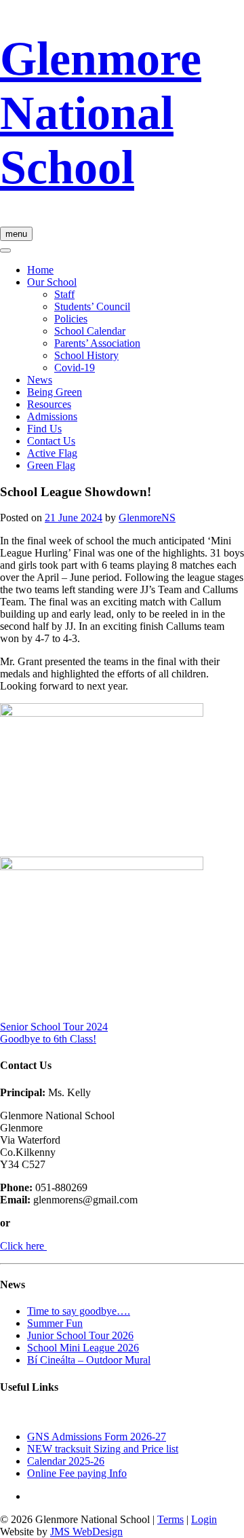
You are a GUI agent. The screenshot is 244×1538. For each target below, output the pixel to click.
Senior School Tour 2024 (54, 1026)
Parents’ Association (97, 343)
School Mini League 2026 (83, 1347)
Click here (23, 1246)
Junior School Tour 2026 (80, 1335)
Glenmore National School (100, 113)
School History (86, 355)
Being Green (54, 392)
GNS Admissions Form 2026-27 (96, 1436)
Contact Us (51, 441)
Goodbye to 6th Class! (48, 1039)
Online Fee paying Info (77, 1473)
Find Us (44, 428)
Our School (52, 282)
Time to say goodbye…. (78, 1311)
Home (40, 270)
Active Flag (52, 453)
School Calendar (89, 331)
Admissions (52, 416)
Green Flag (51, 465)
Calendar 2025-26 (65, 1461)
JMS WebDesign (86, 1531)
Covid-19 (74, 367)
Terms (170, 1519)
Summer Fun (55, 1323)
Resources (49, 404)
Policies (70, 318)
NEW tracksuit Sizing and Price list (102, 1449)
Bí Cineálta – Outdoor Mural (88, 1360)
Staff (64, 294)
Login (204, 1519)
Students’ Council (92, 306)
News (39, 380)
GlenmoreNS (147, 517)
